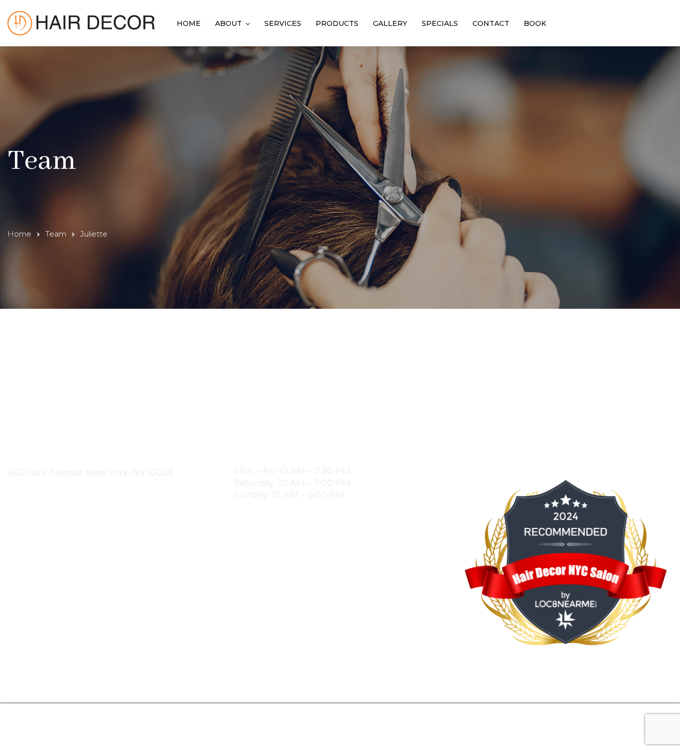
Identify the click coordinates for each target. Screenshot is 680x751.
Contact (490, 23)
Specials (440, 23)
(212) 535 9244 (44, 493)
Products (337, 23)
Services (282, 23)
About (228, 23)
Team (55, 234)
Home (189, 23)
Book (535, 23)
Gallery (390, 23)
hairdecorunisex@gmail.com (75, 505)
